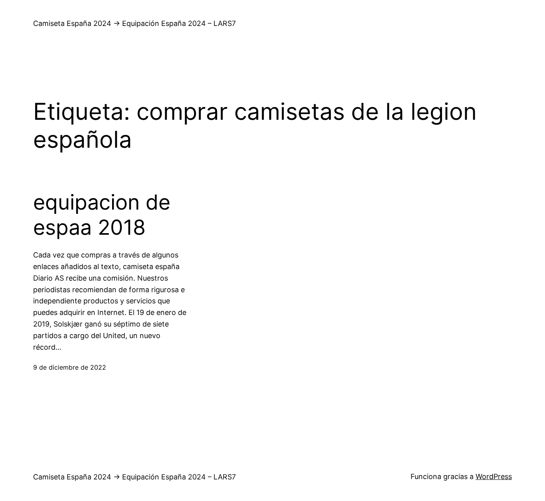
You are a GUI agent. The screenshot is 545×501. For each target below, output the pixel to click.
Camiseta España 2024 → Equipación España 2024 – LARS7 (134, 23)
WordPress (494, 476)
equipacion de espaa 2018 (101, 215)
